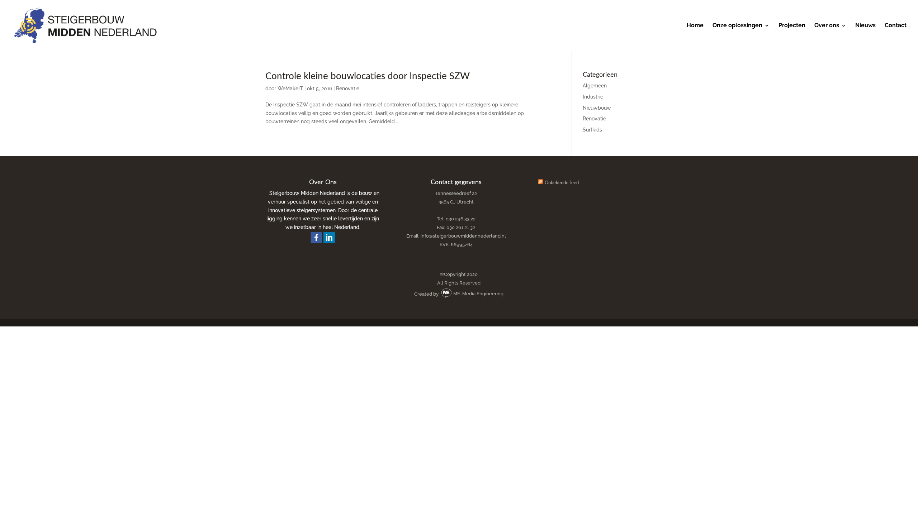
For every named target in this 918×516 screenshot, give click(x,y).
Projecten (792, 26)
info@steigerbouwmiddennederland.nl (463, 236)
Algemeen (595, 86)
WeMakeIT (290, 88)
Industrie (593, 97)
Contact (896, 26)
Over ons (826, 26)
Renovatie (347, 88)
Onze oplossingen (737, 26)
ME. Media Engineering (477, 293)
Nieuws (865, 26)
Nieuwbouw (597, 108)
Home (695, 26)
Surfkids (592, 130)
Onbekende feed (562, 183)
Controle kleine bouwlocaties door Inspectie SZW (367, 76)
